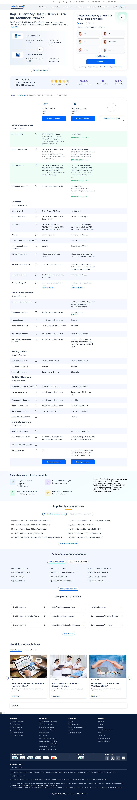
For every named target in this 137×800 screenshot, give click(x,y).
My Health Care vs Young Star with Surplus (85, 537)
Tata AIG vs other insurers (78, 561)
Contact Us (122, 2)
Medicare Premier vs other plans (81, 514)
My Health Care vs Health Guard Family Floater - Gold (89, 521)
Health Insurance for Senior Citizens (104, 616)
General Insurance (18, 721)
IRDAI (11, 767)
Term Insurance (17, 727)
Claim (54, 2)
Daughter (112, 42)
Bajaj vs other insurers (56, 561)
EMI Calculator (44, 732)
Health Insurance (21, 95)
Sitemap (100, 724)
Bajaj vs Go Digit (17, 577)
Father (86, 50)
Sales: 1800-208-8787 (77, 2)
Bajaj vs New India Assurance (60, 581)
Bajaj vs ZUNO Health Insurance (61, 572)
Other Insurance (17, 735)
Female (91, 23)
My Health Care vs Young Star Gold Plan (84, 533)
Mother (111, 50)
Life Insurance (17, 724)
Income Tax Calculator (46, 727)
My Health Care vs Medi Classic (81, 525)
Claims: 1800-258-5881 (110, 2)
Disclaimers (15, 705)
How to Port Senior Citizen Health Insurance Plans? (28, 684)
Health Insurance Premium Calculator (66, 625)
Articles (70, 721)
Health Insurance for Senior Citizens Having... (65, 684)
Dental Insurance (19, 625)
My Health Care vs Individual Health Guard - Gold (30, 521)
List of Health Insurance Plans (63, 607)
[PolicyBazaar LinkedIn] (118, 758)
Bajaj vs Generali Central (97, 572)
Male (81, 23)
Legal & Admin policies (105, 730)
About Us (101, 721)
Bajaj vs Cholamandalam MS (98, 568)
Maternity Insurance (98, 607)
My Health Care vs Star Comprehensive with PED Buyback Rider (35, 537)
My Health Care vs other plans (54, 514)
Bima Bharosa (18, 767)
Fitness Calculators (48, 724)
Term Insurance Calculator (47, 730)
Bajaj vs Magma (17, 581)
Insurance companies (75, 727)
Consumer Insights (74, 732)
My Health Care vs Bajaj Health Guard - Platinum (29, 525)
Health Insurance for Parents (102, 625)
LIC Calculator (43, 735)
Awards (70, 730)
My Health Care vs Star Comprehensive (26, 533)
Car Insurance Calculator (47, 746)
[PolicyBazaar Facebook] (107, 758)
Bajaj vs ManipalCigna (19, 572)
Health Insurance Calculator (48, 741)
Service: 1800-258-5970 (93, 2)
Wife (110, 33)
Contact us (101, 735)
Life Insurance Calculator (47, 738)
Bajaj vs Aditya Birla (18, 568)
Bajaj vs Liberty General (97, 577)
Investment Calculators (49, 721)
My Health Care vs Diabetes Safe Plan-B (84, 529)
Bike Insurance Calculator (47, 749)
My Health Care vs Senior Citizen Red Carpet (28, 529)
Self (85, 33)
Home (13, 95)
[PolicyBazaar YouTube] (123, 758)
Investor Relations (104, 741)
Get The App (64, 2)
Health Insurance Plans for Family (26, 616)
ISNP (99, 732)
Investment (16, 730)
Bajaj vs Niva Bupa (95, 581)
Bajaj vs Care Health (57, 568)
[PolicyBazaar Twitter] (113, 758)
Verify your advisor (104, 738)
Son (85, 42)
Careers (100, 727)
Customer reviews (74, 724)
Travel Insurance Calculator (48, 744)
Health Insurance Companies (63, 616)
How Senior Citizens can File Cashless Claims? (105, 684)
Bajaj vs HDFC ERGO (57, 577)
